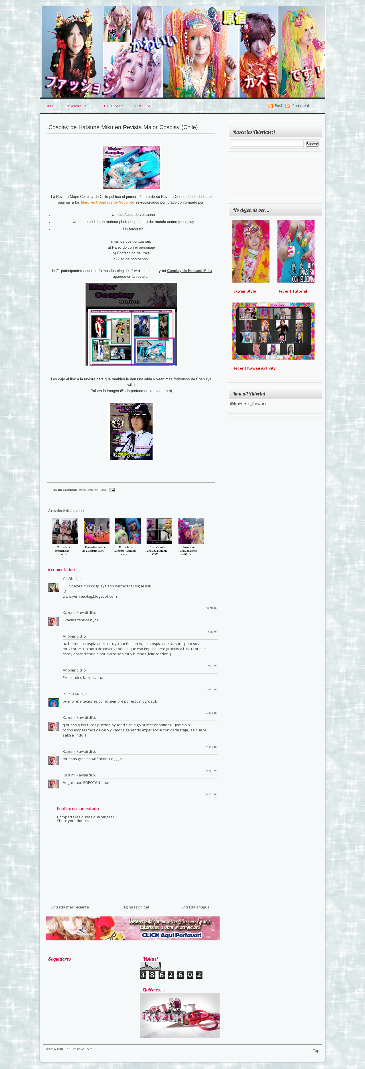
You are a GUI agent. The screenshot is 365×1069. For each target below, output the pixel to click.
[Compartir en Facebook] (117, 502)
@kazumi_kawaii (248, 404)
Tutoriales (112, 106)
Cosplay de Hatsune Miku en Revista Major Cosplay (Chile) (123, 127)
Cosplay (143, 106)
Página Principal (135, 907)
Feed (103, 489)
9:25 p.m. (212, 746)
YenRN (68, 579)
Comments (301, 106)
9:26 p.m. (212, 770)
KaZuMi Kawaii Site (78, 1049)
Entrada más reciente (70, 907)
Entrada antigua (195, 907)
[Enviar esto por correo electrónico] (117, 482)
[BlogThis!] (117, 489)
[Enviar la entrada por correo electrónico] (111, 489)
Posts (280, 106)
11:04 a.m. (212, 631)
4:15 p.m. (212, 689)
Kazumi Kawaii (75, 613)
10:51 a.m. (212, 608)
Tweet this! (92, 489)
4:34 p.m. (212, 713)
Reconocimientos (75, 489)
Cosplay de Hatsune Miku (189, 271)
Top (316, 1051)
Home (51, 106)
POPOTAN (71, 694)
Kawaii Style (79, 106)
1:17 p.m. (212, 665)
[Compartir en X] (117, 496)
